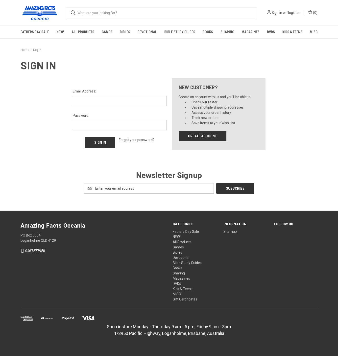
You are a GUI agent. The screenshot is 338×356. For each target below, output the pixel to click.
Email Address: (84, 91)
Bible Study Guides (179, 32)
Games (107, 32)
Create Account (202, 136)
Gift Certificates (185, 299)
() (314, 13)
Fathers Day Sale (35, 32)
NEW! (60, 32)
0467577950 (35, 251)
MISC (313, 32)
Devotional (147, 32)
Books (208, 32)
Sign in (277, 13)
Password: (81, 116)
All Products (83, 32)
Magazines (250, 32)
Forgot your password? (136, 140)
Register (293, 13)
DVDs (271, 32)
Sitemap (230, 232)
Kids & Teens (292, 32)
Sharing (227, 32)
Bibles (125, 32)
